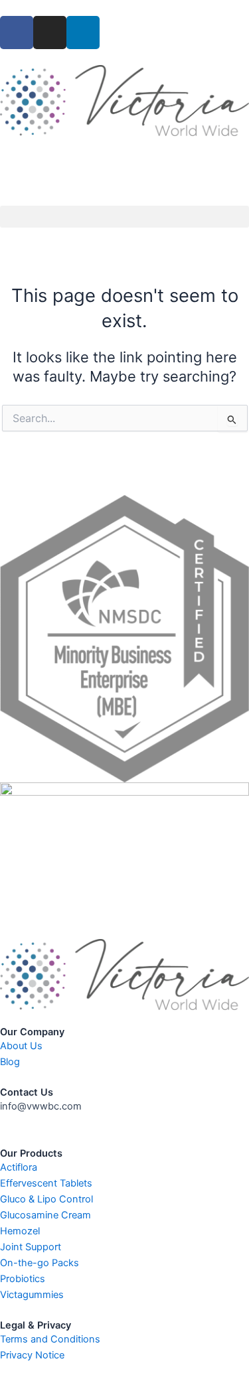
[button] (124, 217)
